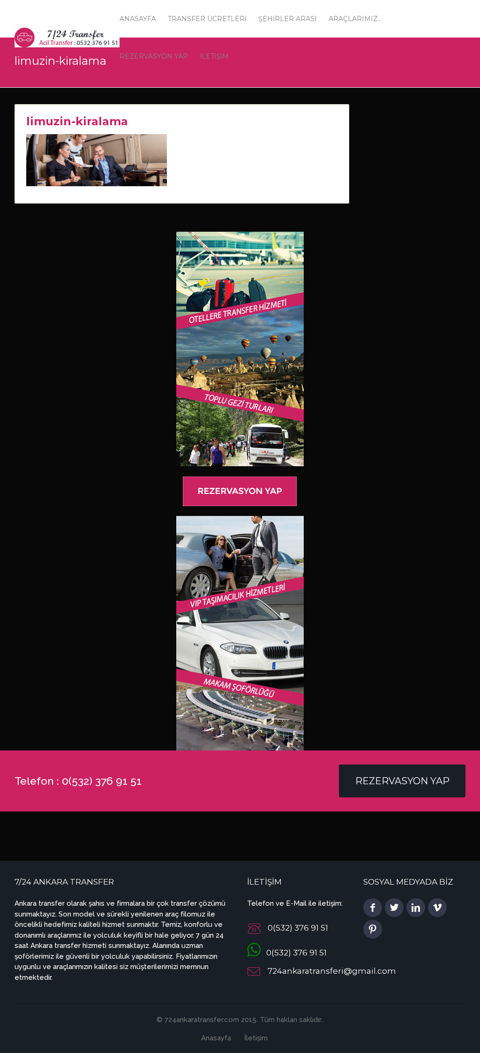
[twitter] (394, 907)
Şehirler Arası (287, 19)
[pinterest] (372, 929)
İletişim (256, 1038)
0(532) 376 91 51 (294, 952)
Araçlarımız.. (355, 19)
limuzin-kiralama (77, 121)
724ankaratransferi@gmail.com (332, 971)
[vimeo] (437, 907)
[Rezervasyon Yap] (240, 490)
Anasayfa (138, 19)
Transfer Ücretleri (207, 19)
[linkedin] (415, 907)
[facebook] (372, 907)
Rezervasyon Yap (402, 781)
